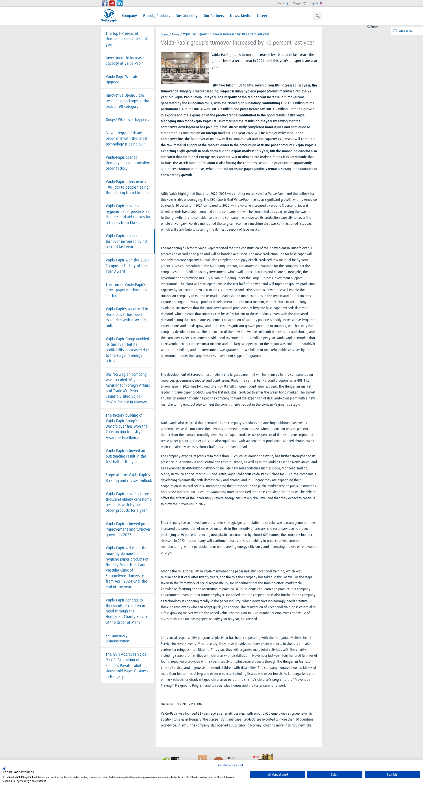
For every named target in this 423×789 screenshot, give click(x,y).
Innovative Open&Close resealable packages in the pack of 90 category (127, 101)
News (175, 34)
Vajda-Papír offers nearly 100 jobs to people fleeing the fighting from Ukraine (127, 187)
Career (262, 16)
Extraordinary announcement (118, 638)
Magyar (297, 3)
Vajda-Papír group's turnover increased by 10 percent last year (126, 241)
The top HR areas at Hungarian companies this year (127, 39)
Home (164, 34)
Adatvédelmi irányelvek (230, 765)
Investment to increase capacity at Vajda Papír (125, 61)
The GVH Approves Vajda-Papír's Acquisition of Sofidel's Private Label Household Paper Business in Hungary (127, 665)
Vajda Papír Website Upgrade (122, 79)
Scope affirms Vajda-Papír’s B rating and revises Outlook (129, 478)
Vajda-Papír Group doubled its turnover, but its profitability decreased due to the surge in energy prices (127, 350)
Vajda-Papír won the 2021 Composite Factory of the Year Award (127, 265)
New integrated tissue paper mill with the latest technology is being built (126, 138)
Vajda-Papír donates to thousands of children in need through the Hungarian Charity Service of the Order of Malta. (127, 611)
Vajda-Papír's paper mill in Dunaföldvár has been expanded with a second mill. (127, 317)
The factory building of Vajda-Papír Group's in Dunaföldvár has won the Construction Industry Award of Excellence (127, 426)
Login (282, 3)
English (314, 3)
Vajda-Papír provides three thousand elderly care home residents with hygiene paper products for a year (129, 502)
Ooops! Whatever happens (127, 120)
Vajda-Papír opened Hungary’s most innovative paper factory (128, 163)
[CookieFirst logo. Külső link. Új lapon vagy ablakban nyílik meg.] (5, 769)
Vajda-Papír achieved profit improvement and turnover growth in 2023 (128, 529)
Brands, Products (156, 16)
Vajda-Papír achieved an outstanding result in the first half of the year (126, 456)
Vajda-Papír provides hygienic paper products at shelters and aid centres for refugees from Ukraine (128, 214)
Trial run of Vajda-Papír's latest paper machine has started (126, 290)
